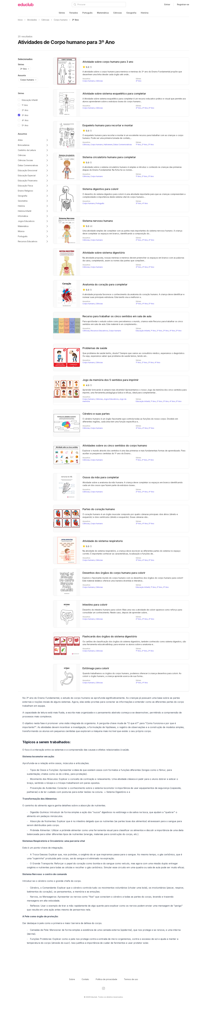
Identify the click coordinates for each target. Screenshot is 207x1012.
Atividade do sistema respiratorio (103, 541)
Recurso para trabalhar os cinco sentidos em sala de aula (117, 316)
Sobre (72, 979)
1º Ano (25, 105)
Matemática (103, 13)
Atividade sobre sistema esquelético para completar (114, 93)
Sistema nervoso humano (98, 220)
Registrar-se (183, 4)
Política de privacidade (106, 979)
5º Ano (25, 125)
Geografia (131, 13)
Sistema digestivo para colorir (101, 189)
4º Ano (25, 120)
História (144, 13)
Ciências (117, 13)
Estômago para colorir (96, 668)
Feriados (73, 13)
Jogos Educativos (111, 399)
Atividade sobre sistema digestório (104, 252)
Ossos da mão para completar (101, 477)
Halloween (108, 144)
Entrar (167, 4)
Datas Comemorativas (122, 144)
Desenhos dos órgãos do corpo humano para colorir (114, 572)
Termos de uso (131, 979)
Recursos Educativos (99, 331)
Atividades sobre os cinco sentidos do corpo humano (115, 445)
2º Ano (25, 110)
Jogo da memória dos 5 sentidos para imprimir (111, 379)
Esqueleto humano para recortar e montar (108, 125)
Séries (62, 13)
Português (87, 13)
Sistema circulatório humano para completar (109, 157)
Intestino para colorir (95, 604)
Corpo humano (89, 81)
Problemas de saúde (95, 348)
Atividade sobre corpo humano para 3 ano (108, 61)
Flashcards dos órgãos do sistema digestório (110, 636)
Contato (85, 979)
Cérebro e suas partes (96, 413)
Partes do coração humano (99, 509)
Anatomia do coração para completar (105, 284)
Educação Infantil (30, 100)
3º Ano (25, 115)
